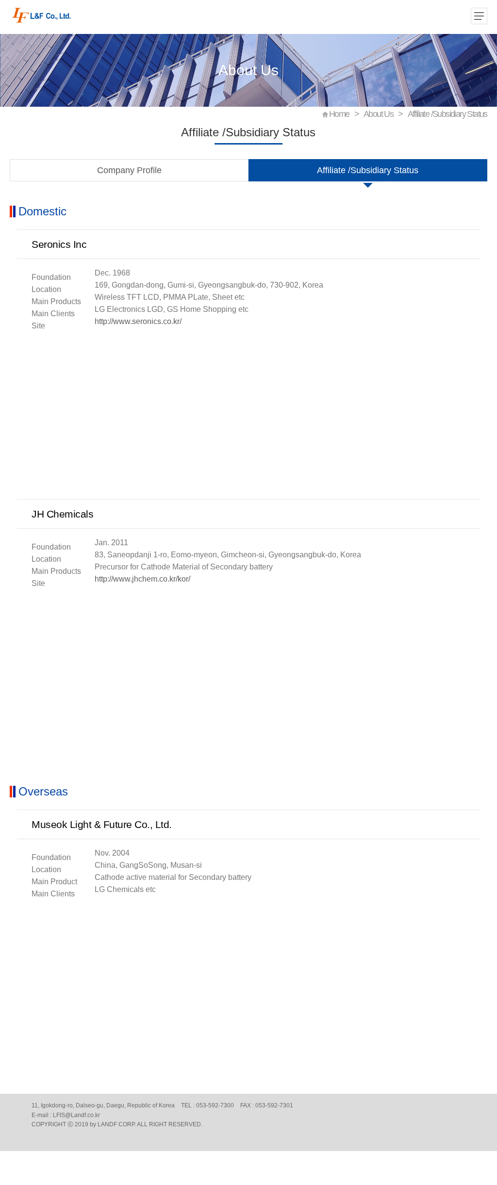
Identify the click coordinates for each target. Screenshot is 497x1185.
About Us (378, 114)
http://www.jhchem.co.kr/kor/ (142, 579)
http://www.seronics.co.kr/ (138, 321)
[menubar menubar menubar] (480, 17)
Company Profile (129, 170)
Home (339, 114)
